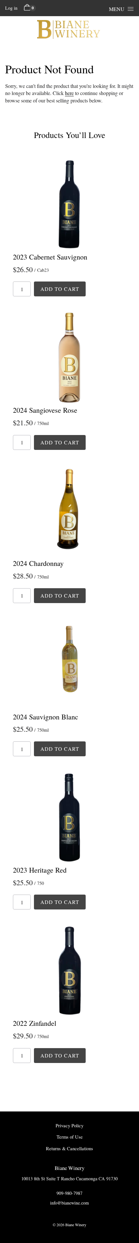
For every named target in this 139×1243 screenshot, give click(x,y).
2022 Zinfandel (34, 1023)
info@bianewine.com (69, 1203)
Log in (11, 8)
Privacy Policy (69, 1125)
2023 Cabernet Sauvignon (50, 256)
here (69, 93)
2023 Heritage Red (40, 870)
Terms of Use (70, 1137)
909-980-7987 (69, 1193)
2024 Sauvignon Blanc (45, 716)
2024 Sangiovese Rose (45, 410)
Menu (116, 8)
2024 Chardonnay (38, 563)
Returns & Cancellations (69, 1148)
